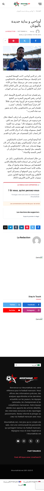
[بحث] (3, 4)
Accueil (38, 11)
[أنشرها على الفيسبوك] (35, 41)
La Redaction (10, 31)
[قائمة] (40, 4)
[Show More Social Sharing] (5, 41)
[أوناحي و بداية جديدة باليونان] (22, 58)
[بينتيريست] (13, 41)
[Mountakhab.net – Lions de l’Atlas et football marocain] (22, 4)
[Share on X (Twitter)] (24, 41)
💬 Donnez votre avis (33, 35)
